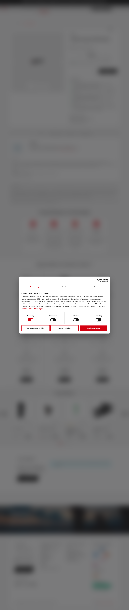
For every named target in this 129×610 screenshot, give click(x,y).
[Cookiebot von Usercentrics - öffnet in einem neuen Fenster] (99, 280)
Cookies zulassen (93, 328)
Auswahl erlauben (64, 328)
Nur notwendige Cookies (35, 328)
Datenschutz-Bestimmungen (32, 309)
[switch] (53, 319)
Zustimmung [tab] (34, 287)
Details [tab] (64, 287)
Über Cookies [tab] (95, 287)
